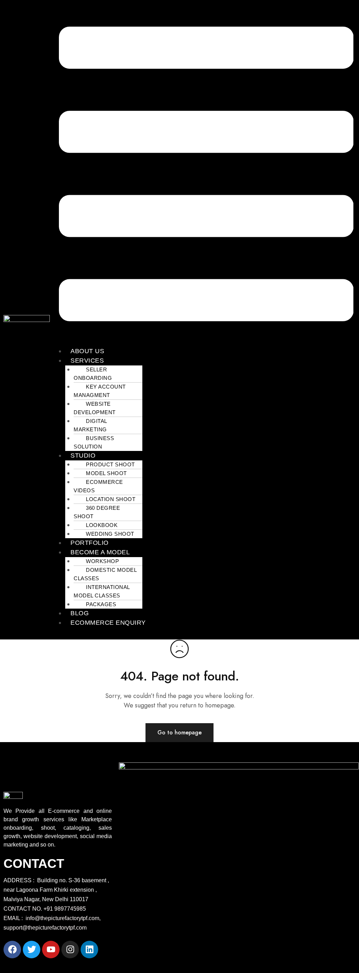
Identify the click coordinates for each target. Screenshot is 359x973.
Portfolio (89, 542)
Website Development (95, 408)
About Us (87, 351)
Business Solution (94, 442)
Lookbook (101, 525)
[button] (206, 175)
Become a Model (100, 552)
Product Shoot (110, 464)
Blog (79, 613)
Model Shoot (106, 473)
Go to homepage (179, 732)
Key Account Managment (100, 391)
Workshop (102, 561)
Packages (101, 604)
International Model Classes (102, 591)
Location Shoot (110, 499)
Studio (82, 455)
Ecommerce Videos (98, 486)
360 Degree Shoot (97, 512)
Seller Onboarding (93, 373)
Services (87, 360)
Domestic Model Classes (105, 574)
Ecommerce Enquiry (108, 622)
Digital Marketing (90, 425)
